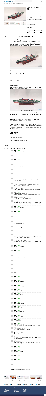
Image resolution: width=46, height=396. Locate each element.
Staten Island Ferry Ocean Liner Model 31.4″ (13, 380)
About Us (7, 3)
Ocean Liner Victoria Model (25, 380)
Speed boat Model (25, 388)
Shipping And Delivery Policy (7, 390)
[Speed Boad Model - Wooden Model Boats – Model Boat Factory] (8, 1)
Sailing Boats (24, 391)
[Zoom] (4, 20)
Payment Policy (5, 391)
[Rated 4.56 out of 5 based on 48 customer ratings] (34, 8)
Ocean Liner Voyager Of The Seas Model (6, 380)
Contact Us (14, 3)
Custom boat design (21, 3)
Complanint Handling (16, 390)
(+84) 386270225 (36, 390)
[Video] (4, 18)
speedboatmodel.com (13, 117)
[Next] (24, 13)
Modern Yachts (24, 390)
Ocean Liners (12, 112)
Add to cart (32, 24)
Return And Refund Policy (16, 391)
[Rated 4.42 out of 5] (31, 382)
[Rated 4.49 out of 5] (18, 382)
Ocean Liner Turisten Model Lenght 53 (19, 380)
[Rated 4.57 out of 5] (37, 382)
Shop (9, 3)
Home (4, 3)
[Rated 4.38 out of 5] (11, 382)
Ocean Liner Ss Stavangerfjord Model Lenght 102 (38, 381)
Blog (11, 3)
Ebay (23, 392)
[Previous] (5, 13)
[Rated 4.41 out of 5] (5, 382)
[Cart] (41, 1)
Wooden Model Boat (25, 389)
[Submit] (31, 1)
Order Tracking (17, 3)
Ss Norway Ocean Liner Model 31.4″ (32, 380)
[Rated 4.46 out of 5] (24, 382)
